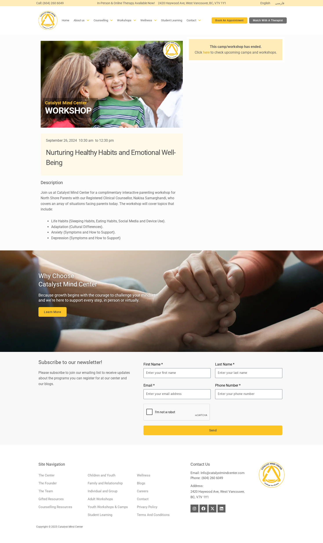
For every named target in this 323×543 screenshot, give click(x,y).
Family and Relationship (105, 483)
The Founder (47, 483)
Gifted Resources (51, 499)
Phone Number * (228, 385)
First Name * (153, 364)
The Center (46, 475)
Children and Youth (101, 475)
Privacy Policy (147, 507)
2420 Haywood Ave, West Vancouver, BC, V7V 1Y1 (192, 3)
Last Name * (224, 364)
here (206, 52)
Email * (149, 385)
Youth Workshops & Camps (108, 507)
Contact (143, 499)
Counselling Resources (55, 507)
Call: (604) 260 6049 (50, 3)
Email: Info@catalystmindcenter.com (218, 473)
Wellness (143, 475)
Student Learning (100, 515)
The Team (45, 491)
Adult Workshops (100, 499)
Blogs (141, 483)
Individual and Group (102, 491)
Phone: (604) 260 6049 (207, 478)
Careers (142, 491)
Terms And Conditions (153, 515)
